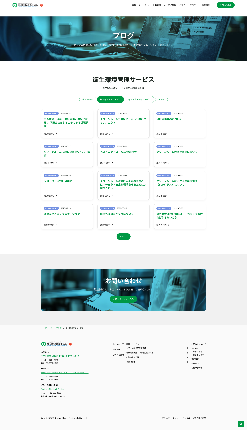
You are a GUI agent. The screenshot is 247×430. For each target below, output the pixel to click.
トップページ (46, 328)
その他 (161, 99)
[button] (140, 5)
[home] (27, 5)
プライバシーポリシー (171, 418)
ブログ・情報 (196, 351)
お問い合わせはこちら (123, 299)
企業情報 (157, 5)
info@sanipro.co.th (56, 396)
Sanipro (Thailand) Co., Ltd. (53, 389)
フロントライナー (198, 354)
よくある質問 (170, 5)
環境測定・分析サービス (139, 99)
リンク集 (186, 418)
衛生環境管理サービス (110, 99)
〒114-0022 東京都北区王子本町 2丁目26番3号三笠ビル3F (65, 372)
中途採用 (195, 363)
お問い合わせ (226, 5)
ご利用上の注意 (199, 418)
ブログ (58, 328)
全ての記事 (87, 99)
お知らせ (195, 348)
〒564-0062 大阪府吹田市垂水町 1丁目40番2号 (60, 356)
